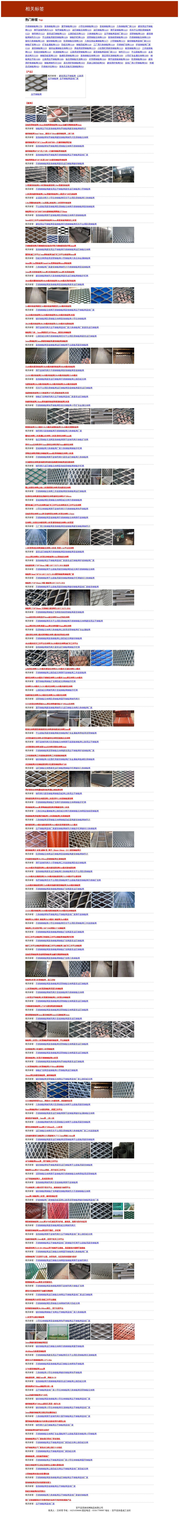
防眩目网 (40, 258)
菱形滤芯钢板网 (66, 163)
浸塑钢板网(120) (137, 34)
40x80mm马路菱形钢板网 (35, 1351)
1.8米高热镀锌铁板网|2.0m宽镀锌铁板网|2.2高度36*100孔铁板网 (51, 194)
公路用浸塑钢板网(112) (80, 52)
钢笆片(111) (124, 52)
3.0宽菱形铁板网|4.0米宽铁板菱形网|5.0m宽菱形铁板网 (47, 185)
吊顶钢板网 (91, 1355)
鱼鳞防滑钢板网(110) (68, 55)
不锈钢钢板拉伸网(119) (140, 37)
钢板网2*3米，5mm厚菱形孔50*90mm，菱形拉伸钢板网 (48, 332)
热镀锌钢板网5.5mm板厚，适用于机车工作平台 (44, 1239)
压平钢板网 (36, 94)
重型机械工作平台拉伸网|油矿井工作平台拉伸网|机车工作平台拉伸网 (53, 505)
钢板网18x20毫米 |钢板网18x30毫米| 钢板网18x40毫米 (46, 919)
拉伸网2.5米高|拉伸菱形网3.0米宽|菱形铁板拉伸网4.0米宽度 (49, 523)
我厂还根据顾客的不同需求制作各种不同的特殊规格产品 (48, 1500)
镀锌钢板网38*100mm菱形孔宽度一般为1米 (43, 1404)
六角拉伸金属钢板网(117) (96, 41)
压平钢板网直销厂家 (69, 78)
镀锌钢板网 (79, 163)
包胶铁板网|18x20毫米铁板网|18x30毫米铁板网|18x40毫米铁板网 (51, 384)
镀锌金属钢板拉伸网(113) (60, 48)
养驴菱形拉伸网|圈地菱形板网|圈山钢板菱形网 (44, 790)
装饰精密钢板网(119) (117, 37)
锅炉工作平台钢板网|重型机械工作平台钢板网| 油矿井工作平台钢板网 (53, 946)
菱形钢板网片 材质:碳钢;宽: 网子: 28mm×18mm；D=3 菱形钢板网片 (53, 850)
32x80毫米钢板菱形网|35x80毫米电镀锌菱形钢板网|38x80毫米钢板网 (52, 885)
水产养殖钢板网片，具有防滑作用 (39, 1179)
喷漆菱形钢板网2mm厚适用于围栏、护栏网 (43, 1230)
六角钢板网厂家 (43, 267)
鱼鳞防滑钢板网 (87, 759)
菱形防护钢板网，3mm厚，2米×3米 (39, 1118)
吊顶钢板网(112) (60, 52)
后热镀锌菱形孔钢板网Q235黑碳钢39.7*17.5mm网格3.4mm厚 (50, 1136)
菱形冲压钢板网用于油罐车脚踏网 (39, 1291)
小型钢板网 (85, 189)
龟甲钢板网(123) (62, 30)
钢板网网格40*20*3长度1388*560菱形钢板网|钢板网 (46, 160)
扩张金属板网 (84, 629)
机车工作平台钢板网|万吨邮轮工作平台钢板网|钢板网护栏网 (49, 937)
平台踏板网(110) (138, 52)
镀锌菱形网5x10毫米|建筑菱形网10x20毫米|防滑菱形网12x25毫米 (51, 825)
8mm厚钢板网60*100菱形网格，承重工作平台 (43, 1109)
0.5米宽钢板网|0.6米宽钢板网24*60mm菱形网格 (44, 1067)
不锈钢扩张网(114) (125, 44)
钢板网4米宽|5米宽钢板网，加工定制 (40, 980)
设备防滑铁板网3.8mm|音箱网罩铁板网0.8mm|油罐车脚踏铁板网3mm (53, 125)
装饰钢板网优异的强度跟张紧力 (38, 1482)
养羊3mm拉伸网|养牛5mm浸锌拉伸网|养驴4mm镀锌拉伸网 (49, 445)
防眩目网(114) (67, 44)
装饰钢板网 (53, 128)
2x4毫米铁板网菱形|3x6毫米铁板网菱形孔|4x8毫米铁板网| (48, 306)
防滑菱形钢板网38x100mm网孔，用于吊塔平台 (44, 1308)
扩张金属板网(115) (50, 44)
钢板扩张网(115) (32, 44)
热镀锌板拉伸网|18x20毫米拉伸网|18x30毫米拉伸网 (45, 695)
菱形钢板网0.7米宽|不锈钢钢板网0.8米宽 (41, 1058)
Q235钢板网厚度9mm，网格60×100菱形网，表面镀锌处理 (48, 1101)
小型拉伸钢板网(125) (88, 26)
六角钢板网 (89, 198)
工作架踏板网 (59, 491)
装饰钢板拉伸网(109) (90, 55)
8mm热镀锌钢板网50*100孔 (36, 1395)
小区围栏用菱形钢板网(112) (110, 48)
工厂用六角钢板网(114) (104, 44)
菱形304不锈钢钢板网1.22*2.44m (38, 1360)
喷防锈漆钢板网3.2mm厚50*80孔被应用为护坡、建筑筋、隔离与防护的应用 (56, 1222)
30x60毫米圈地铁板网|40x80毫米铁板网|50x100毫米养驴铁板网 (50, 281)
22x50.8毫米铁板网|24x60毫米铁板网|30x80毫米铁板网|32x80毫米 (51, 375)
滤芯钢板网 (62, 345)
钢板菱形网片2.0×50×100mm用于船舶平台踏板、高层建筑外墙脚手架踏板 (55, 1248)
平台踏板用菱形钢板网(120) (55, 37)
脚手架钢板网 (52, 215)
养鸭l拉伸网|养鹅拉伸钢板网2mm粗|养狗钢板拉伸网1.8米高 (49, 453)
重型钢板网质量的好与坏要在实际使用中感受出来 (45, 1421)
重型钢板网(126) (68, 26)
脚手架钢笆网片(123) (43, 30)
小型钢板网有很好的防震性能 (37, 1474)
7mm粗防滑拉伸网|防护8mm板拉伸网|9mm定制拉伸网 (47, 617)
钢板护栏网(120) (77, 37)
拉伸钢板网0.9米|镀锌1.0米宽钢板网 (39, 1049)
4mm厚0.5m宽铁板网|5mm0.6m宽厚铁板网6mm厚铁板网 (48, 263)
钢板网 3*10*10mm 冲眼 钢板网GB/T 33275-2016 (45, 583)
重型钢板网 (41, 681)
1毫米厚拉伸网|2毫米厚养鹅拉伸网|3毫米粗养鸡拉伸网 (47, 635)
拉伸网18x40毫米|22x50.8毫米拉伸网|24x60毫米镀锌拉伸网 (48, 686)
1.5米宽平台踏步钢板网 (34, 1317)
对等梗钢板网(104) (97, 59)
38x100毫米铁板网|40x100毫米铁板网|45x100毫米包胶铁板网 (49, 324)
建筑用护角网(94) (115, 63)
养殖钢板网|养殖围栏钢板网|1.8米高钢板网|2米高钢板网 (47, 816)
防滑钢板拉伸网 (81, 137)
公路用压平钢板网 (90, 742)
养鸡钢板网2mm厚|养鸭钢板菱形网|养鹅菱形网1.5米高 (47, 807)
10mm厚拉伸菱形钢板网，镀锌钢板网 (40, 1075)
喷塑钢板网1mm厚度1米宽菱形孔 (38, 1282)
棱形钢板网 (93, 587)
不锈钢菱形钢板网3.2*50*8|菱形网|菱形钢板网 (43, 1006)
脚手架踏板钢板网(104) (118, 59)
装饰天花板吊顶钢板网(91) (71, 66)
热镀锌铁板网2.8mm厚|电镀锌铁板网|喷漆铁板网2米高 (47, 402)
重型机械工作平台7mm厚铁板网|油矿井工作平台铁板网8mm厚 (50, 254)
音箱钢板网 (58, 224)
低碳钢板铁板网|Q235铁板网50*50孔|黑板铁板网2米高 (47, 393)
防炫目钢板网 (65, 405)
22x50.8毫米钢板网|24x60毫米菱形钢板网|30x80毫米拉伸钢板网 (50, 911)
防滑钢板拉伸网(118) (73, 41)
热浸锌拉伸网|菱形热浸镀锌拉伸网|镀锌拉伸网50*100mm (48, 496)
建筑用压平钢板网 (67, 76)
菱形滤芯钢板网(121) (56, 34)
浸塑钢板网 (68, 1139)
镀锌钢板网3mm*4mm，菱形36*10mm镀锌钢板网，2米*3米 (49, 134)
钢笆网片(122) (38, 34)
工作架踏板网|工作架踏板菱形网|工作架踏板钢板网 (45, 756)
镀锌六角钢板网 (87, 578)
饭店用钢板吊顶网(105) (76, 59)
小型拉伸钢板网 (55, 198)
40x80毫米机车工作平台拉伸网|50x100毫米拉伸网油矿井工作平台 (51, 643)
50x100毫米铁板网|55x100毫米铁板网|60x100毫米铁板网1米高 (50, 315)
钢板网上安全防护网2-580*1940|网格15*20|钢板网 (45, 928)
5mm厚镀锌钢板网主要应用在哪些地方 (41, 1413)
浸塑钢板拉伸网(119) (96, 37)
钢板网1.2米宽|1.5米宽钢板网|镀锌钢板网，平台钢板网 (47, 1040)
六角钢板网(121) (94, 34)
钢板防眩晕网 (67, 820)
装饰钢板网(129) (51, 26)
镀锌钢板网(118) (54, 41)
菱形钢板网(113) (39, 48)
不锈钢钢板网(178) (33, 26)
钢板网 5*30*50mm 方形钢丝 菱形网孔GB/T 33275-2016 (47, 608)
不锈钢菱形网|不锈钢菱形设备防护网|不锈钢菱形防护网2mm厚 (50, 246)
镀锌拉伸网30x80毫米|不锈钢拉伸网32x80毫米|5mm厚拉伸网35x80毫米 (53, 678)
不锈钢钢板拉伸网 (44, 310)
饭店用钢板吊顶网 (44, 439)
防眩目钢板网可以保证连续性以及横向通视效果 (44, 1465)
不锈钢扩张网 (94, 880)
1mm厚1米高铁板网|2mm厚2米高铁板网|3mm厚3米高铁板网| (49, 272)
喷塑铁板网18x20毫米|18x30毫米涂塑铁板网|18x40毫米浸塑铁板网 (51, 427)
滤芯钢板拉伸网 (83, 249)
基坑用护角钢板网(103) (74, 63)
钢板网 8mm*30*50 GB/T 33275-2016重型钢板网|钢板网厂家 (49, 574)
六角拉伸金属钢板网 (80, 258)
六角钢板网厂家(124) (126, 26)
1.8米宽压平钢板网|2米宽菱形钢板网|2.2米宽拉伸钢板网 (47, 997)
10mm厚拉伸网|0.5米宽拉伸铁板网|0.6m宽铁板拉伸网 (47, 557)
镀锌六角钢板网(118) (34, 41)
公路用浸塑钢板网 (69, 629)
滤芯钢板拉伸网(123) (81, 30)
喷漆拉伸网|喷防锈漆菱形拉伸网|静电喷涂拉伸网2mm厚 (47, 729)
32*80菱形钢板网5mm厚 (35, 1369)
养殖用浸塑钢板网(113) (85, 48)
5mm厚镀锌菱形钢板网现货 (36, 1343)
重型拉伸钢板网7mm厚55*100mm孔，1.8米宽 (43, 1127)
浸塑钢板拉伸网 (43, 699)
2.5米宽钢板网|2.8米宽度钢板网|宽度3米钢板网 (44, 989)
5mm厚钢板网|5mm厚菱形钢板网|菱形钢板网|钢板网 (46, 341)
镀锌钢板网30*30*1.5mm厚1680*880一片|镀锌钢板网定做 (48, 142)
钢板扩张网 (41, 396)
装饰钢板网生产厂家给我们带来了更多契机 (42, 1439)
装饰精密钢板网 (66, 466)
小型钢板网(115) (117, 41)
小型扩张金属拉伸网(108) (136, 55)
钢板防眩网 (60, 793)
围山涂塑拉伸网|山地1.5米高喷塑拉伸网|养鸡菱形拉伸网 (48, 488)
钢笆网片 (50, 396)
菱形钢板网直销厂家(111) (105, 52)
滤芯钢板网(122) (100, 30)
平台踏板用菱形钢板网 (46, 206)
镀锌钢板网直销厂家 (78, 587)
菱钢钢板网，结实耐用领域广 (37, 1456)
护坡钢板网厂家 (87, 560)
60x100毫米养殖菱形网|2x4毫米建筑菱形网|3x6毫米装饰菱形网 (50, 868)
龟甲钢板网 (64, 128)
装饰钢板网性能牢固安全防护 (37, 1430)
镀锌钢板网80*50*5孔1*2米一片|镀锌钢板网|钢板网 (45, 151)
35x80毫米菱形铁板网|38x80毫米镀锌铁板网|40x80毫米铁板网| (50, 367)
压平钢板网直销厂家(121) (116, 34)
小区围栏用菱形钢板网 (56, 759)
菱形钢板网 (79, 612)
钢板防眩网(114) (83, 44)
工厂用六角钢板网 (44, 526)
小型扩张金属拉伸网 (80, 405)
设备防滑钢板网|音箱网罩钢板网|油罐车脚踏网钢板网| (47, 954)
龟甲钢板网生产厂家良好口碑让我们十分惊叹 (43, 1448)
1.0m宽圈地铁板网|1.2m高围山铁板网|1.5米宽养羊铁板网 (48, 203)
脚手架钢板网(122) (119, 30)
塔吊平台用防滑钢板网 (73, 198)
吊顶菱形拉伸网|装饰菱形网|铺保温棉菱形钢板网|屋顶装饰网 (49, 462)
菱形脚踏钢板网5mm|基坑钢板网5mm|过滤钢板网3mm (47, 1015)
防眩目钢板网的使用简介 (35, 1491)
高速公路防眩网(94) (96, 63)
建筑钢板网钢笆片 (77, 128)
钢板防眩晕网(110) (48, 55)
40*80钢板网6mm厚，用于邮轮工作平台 (41, 1161)
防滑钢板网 (55, 699)
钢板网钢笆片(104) (52, 63)
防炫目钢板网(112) (42, 52)
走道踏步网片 (42, 198)
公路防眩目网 (42, 336)
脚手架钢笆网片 (43, 327)
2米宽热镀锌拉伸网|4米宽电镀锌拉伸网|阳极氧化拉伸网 (47, 738)
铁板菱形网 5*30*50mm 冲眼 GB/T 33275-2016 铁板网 (47, 565)
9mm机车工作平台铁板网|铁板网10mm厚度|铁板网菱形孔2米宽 (50, 220)
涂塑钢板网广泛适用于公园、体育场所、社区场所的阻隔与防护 (51, 1257)
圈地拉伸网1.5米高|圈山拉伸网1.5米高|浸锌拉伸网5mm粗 (48, 436)
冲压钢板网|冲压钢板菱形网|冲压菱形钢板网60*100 (45, 764)
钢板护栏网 (83, 276)
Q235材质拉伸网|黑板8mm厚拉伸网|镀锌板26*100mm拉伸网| (50, 704)
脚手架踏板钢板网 (73, 742)
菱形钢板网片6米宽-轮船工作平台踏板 (40, 1300)
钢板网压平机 (42, 128)
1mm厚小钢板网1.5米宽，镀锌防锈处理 (41, 1196)
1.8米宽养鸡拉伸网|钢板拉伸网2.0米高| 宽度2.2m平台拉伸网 (49, 548)
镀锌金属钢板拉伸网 (85, 1113)
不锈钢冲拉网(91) (49, 66)
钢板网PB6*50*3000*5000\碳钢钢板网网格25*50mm (46, 212)
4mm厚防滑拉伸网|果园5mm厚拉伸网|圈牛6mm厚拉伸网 (48, 626)
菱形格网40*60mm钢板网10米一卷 (39, 1386)
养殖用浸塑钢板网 (52, 258)
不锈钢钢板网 (77, 146)
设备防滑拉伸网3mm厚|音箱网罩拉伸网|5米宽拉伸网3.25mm (49, 514)
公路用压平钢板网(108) (53, 59)
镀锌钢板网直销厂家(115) (139, 41)
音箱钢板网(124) (107, 26)
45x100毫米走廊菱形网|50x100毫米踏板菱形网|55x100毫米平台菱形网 (53, 876)
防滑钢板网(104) (138, 59)
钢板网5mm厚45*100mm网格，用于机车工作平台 (45, 1170)
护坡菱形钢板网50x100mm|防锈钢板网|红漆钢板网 (45, 859)
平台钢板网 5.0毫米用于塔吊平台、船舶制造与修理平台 (47, 1187)
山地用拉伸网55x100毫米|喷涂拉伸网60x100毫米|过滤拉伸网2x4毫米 (52, 669)
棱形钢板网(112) (132, 48)
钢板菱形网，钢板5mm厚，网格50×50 (40, 1378)
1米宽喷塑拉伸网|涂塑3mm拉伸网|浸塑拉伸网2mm (45, 747)
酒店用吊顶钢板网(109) (112, 55)
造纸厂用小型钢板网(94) (136, 63)
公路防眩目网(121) (76, 34)
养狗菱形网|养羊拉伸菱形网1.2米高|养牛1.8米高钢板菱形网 (49, 799)
